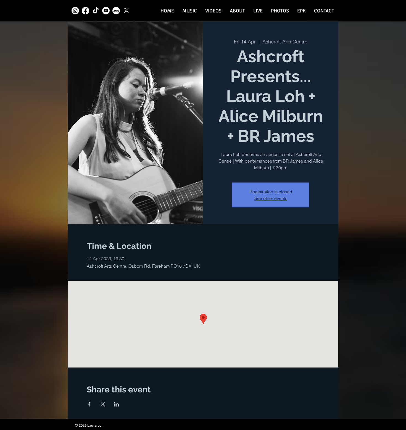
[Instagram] (75, 10)
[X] (126, 10)
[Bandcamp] (116, 10)
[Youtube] (106, 10)
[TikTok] (95, 10)
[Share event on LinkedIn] (116, 404)
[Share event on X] (103, 404)
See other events (270, 198)
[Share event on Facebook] (89, 404)
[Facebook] (85, 10)
